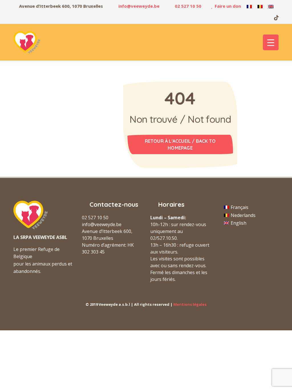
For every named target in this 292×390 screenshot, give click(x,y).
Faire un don (228, 6)
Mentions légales (189, 304)
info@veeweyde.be (138, 6)
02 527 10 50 (188, 6)
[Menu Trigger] (271, 42)
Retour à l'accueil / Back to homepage (180, 144)
